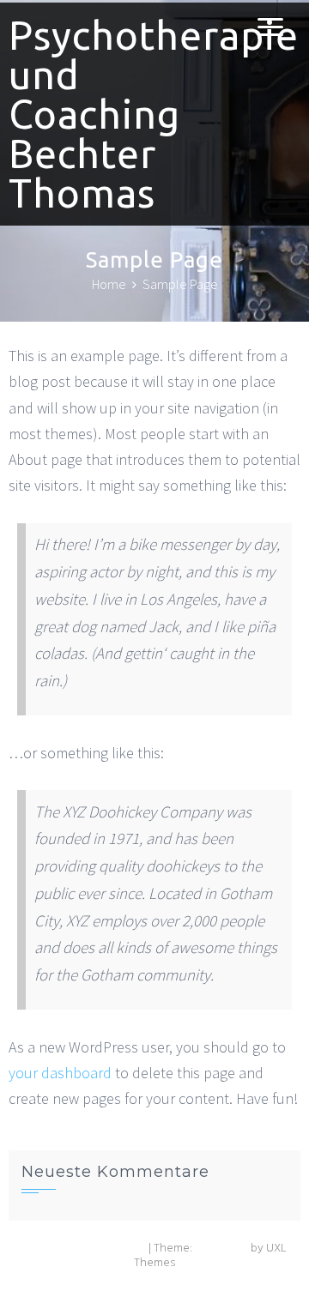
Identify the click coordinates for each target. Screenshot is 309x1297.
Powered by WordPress (84, 1248)
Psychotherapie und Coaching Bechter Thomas (154, 114)
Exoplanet (221, 1248)
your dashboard (60, 1073)
